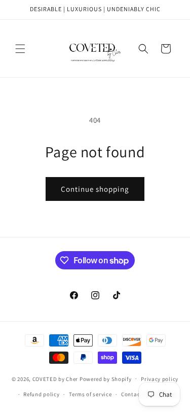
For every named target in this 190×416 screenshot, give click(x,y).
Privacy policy (159, 379)
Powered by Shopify (106, 378)
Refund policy (41, 394)
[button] (20, 49)
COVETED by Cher (55, 378)
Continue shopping (95, 189)
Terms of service (90, 394)
